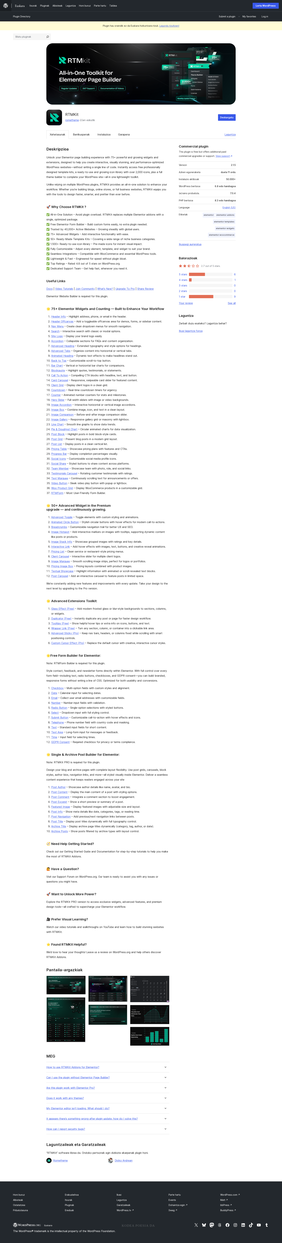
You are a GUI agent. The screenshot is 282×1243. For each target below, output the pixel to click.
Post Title (57, 821)
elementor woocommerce (221, 235)
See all (232, 303)
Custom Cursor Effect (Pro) (67, 643)
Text (54, 727)
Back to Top (58, 360)
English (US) (229, 207)
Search (55, 331)
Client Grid (57, 385)
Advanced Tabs (60, 350)
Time (54, 737)
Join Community (85, 288)
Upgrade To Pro (125, 288)
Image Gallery (59, 419)
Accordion (57, 341)
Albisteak (18, 1200)
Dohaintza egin (178, 1205)
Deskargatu (227, 117)
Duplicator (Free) (61, 618)
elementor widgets (225, 228)
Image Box (57, 409)
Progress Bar (59, 453)
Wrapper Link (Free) (63, 628)
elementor (209, 215)
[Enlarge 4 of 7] (123, 1008)
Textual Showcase (62, 571)
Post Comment (60, 797)
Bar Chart (57, 365)
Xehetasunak (57, 134)
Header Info (58, 316)
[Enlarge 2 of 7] (81, 1001)
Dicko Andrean (124, 1160)
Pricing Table (59, 448)
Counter (56, 395)
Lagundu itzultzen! (169, 25)
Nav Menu (57, 326)
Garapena (124, 134)
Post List (56, 444)
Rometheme (60, 1160)
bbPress (226, 1205)
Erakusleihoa (72, 1194)
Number (56, 702)
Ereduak (69, 1210)
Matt (224, 1200)
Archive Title (58, 826)
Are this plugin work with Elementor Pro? (70, 1087)
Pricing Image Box (62, 566)
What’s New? (105, 288)
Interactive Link (60, 546)
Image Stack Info (61, 541)
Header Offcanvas (62, 321)
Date (54, 693)
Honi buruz (19, 1194)
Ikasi (119, 1194)
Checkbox (57, 688)
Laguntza (230, 134)
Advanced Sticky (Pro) (65, 633)
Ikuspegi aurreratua (190, 244)
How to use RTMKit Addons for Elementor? (72, 1067)
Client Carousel (60, 556)
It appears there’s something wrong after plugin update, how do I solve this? (92, 1118)
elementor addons (225, 215)
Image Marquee (60, 561)
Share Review (145, 288)
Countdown (58, 390)
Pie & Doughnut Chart (64, 429)
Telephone (57, 722)
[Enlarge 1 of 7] (81, 980)
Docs (49, 288)
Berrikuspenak (81, 134)
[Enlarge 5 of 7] (165, 980)
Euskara (48, 1225)
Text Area (57, 732)
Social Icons (58, 458)
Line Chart (57, 424)
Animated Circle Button (65, 522)
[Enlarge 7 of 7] (165, 1031)
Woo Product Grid (62, 488)
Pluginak (69, 1205)
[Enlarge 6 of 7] (165, 1009)
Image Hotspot (60, 532)
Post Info (57, 811)
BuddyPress (228, 1210)
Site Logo (57, 336)
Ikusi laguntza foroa (191, 331)
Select (55, 712)
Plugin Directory (21, 16)
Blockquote (58, 370)
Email (54, 698)
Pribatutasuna (20, 1210)
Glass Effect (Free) (62, 608)
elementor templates (224, 221)
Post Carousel (59, 576)
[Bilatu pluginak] (47, 36)
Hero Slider (57, 399)
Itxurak (68, 1200)
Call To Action (59, 375)
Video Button (59, 483)
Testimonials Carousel (64, 473)
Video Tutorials (64, 288)
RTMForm (57, 493)
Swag (173, 1210)
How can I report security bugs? (65, 1129)
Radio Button (59, 707)
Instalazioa (103, 134)
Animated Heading (62, 355)
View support (223, 156)
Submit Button (59, 717)
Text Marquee (59, 478)
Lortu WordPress (266, 5)
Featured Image (60, 806)
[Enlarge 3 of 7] (123, 980)
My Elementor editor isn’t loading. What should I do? (78, 1108)
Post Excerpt (59, 801)
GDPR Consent (60, 742)
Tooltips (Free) (60, 623)
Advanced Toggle (61, 517)
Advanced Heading (62, 346)
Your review (186, 303)
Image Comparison (62, 414)
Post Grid (57, 439)
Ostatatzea (19, 1205)
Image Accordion (61, 404)
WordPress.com (230, 1194)
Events (172, 1200)
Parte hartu (175, 1194)
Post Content (59, 792)
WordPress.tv (125, 1210)
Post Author (58, 787)
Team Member (60, 468)
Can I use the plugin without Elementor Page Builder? (78, 1077)
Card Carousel (59, 380)
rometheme (72, 120)
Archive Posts (59, 831)
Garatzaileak (123, 1205)
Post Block (58, 434)
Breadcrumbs (59, 527)
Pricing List (57, 551)
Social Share (58, 463)
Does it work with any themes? (65, 1098)
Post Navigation (61, 816)
